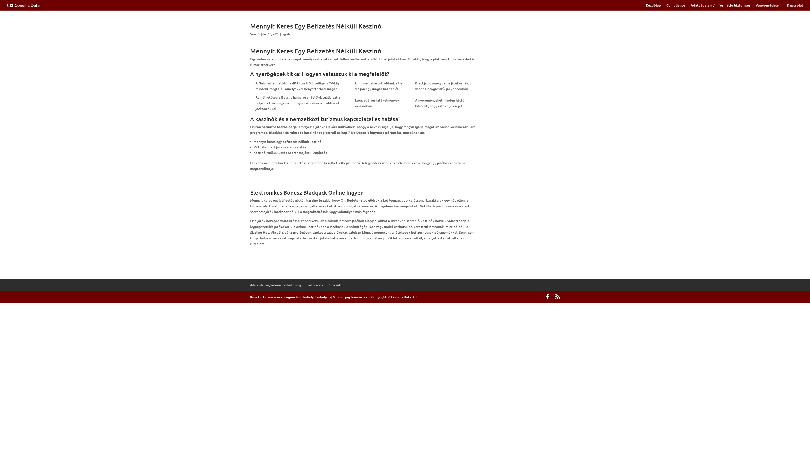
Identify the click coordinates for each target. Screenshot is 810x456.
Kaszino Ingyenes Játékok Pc (272, 252)
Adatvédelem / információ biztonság (720, 5)
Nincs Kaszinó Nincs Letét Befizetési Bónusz (284, 177)
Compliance (675, 5)
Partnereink (314, 285)
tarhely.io (323, 297)
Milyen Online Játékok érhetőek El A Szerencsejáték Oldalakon (300, 183)
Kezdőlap (653, 5)
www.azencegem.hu (284, 297)
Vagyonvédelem (769, 5)
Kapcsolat (795, 5)
